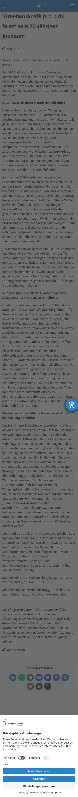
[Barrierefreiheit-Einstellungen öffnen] (72, 405)
